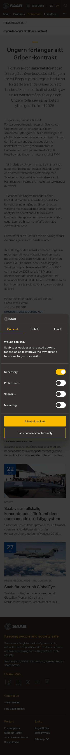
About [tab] (57, 329)
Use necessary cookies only (35, 433)
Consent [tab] (12, 329)
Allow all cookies (35, 421)
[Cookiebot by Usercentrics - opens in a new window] (50, 319)
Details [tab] (35, 329)
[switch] (61, 383)
